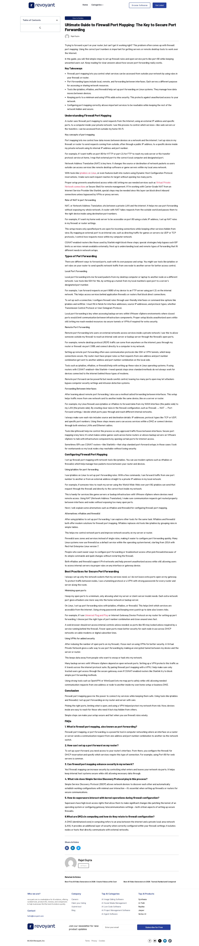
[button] (57, 20)
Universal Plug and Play (96, 615)
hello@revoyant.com (35, 916)
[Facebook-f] (149, 941)
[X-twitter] (160, 941)
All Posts (83, 866)
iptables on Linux (88, 173)
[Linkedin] (165, 941)
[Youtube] (155, 941)
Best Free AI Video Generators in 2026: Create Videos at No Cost (91, 881)
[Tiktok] (170, 941)
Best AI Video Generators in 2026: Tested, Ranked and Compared (150, 881)
